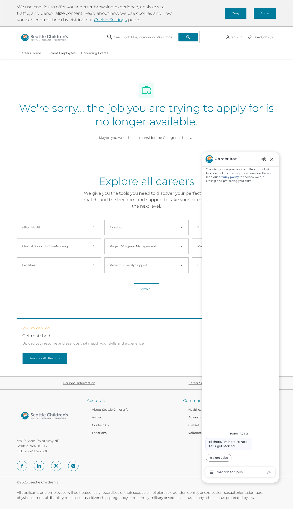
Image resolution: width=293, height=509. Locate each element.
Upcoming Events (94, 53)
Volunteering (198, 433)
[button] (234, 37)
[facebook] (22, 466)
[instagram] (73, 466)
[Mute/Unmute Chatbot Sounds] (264, 159)
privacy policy (229, 177)
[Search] (188, 37)
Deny (236, 13)
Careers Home (30, 53)
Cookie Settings (110, 19)
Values (97, 417)
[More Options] (211, 472)
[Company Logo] (44, 37)
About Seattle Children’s (110, 410)
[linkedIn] (39, 466)
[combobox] (141, 37)
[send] (269, 472)
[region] (240, 315)
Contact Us (100, 425)
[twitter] (56, 466)
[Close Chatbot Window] (272, 159)
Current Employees (61, 53)
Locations (99, 433)
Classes (193, 425)
